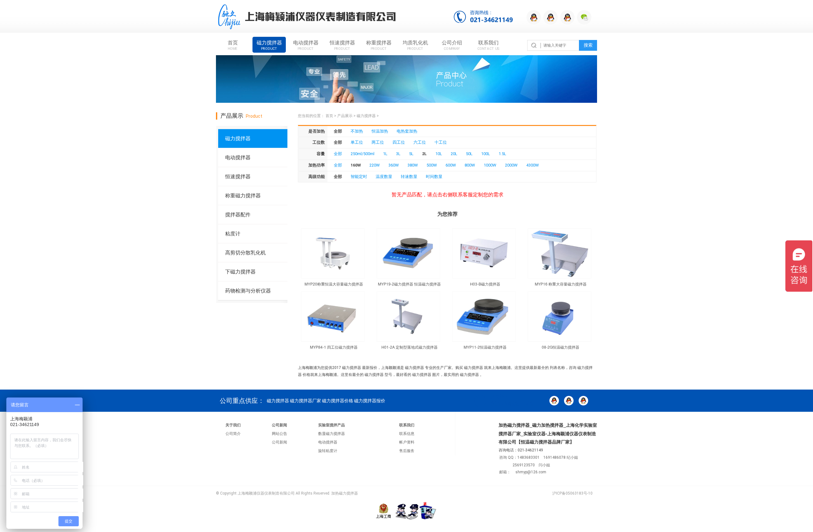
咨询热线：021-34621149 (486, 17)
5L (411, 153)
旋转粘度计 (327, 451)
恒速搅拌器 (342, 45)
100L (485, 153)
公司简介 (233, 433)
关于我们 (233, 425)
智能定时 (359, 176)
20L (454, 153)
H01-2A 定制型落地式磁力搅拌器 (409, 347)
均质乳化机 (415, 45)
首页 (233, 45)
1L (385, 153)
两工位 (378, 142)
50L (469, 153)
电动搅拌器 (306, 45)
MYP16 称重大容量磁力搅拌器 (561, 283)
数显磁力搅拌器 (331, 433)
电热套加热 (407, 131)
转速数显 (409, 176)
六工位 (419, 142)
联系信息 (406, 433)
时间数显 (434, 176)
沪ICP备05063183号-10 (572, 493)
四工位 (399, 142)
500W (432, 165)
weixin (584, 17)
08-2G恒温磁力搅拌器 (560, 347)
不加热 (357, 131)
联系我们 (488, 45)
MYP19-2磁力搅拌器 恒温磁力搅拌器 (409, 283)
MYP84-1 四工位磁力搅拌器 (334, 347)
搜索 (588, 45)
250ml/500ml (362, 153)
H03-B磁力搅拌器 (485, 283)
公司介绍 (452, 45)
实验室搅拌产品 (331, 425)
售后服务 (406, 451)
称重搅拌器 (379, 45)
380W (412, 165)
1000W (490, 165)
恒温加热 (380, 131)
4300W (532, 165)
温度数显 (384, 176)
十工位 (440, 142)
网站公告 (279, 433)
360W (393, 165)
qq (534, 17)
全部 (338, 153)
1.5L (502, 153)
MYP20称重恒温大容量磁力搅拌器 (334, 283)
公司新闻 (279, 425)
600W (451, 165)
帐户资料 (406, 442)
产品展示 (345, 116)
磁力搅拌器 (269, 45)
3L (398, 153)
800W (470, 165)
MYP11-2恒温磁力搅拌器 (485, 347)
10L (438, 153)
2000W (511, 165)
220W (374, 165)
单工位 (357, 142)
